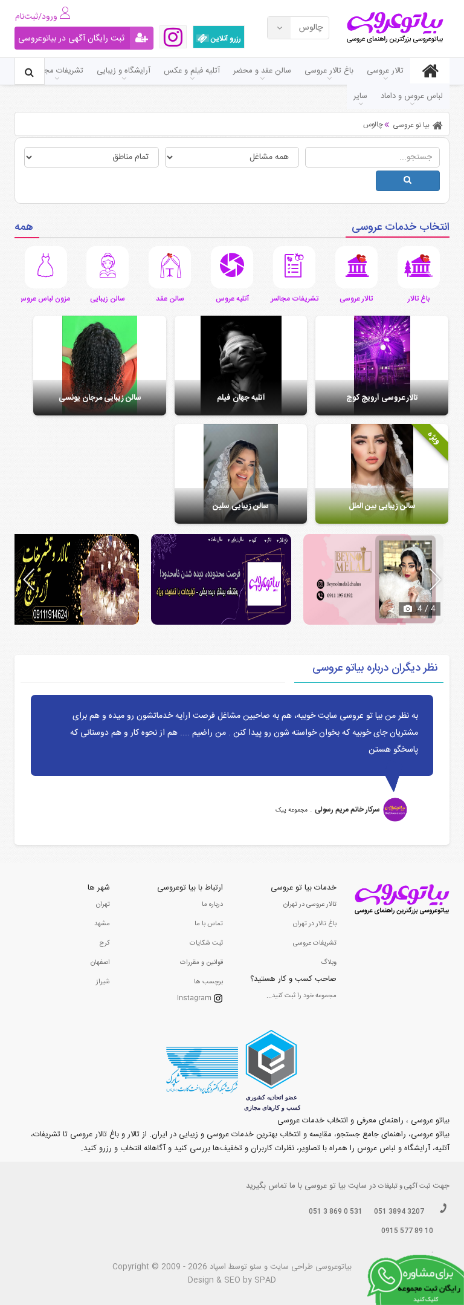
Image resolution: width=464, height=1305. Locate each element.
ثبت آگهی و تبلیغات (404, 1186)
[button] (435, 579)
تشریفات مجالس (56, 70)
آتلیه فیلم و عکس (192, 70)
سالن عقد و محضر (262, 70)
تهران (103, 904)
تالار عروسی (385, 70)
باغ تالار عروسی (328, 70)
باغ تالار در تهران (315, 924)
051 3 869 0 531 (335, 1211)
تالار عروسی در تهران (310, 904)
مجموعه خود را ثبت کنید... (301, 996)
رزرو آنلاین (225, 39)
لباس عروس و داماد (412, 96)
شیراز (103, 982)
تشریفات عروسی (315, 943)
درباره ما (212, 904)
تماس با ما (209, 924)
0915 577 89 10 (407, 1231)
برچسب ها (208, 982)
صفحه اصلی (430, 70)
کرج (104, 943)
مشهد (102, 924)
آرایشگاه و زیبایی (123, 70)
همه (23, 227)
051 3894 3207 (399, 1211)
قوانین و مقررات (201, 962)
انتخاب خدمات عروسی (401, 227)
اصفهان (100, 962)
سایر (360, 96)
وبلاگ (329, 962)
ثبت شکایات (206, 943)
